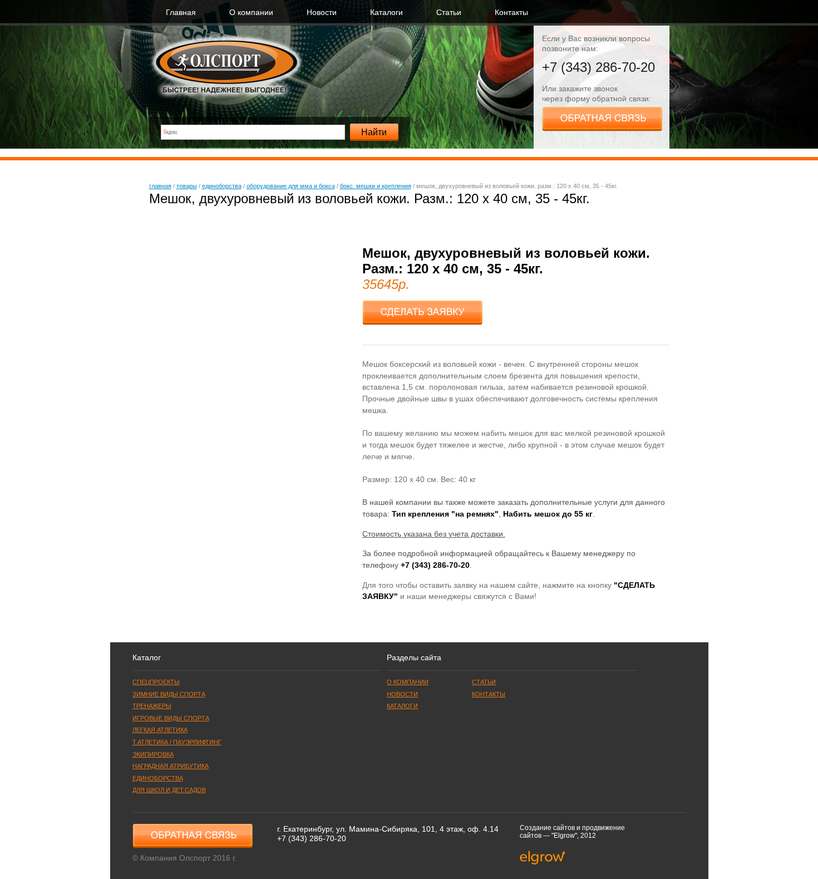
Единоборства (222, 186)
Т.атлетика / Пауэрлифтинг (176, 742)
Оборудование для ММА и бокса (291, 186)
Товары (186, 186)
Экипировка (153, 754)
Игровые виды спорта (170, 718)
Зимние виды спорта (168, 694)
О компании (251, 12)
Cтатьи (448, 12)
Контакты (511, 12)
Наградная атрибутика (170, 766)
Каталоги (386, 12)
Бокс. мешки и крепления (375, 186)
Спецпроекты (156, 682)
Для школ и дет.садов (169, 790)
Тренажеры (151, 706)
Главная (181, 12)
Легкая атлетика (160, 729)
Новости (322, 12)
